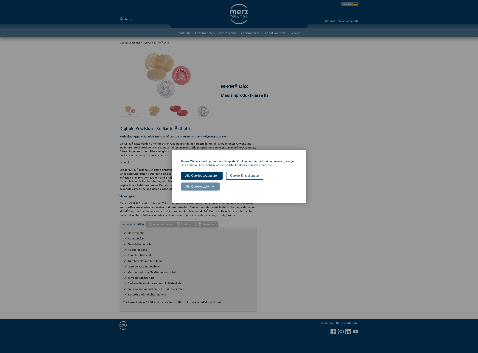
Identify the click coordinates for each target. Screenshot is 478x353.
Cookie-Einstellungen (244, 175)
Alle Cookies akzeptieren (201, 175)
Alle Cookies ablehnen (200, 186)
